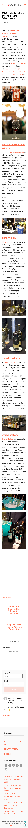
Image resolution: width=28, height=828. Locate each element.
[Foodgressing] (13, 5)
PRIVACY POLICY (11, 749)
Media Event (9, 597)
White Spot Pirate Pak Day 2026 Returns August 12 (13, 812)
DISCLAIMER (9, 754)
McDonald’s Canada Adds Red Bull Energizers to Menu (13, 796)
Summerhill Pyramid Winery (13, 152)
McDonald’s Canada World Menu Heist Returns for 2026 (14, 779)
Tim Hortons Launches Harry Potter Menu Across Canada (13, 788)
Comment (6, 648)
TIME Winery (13, 72)
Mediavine (14, 826)
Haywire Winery (11, 358)
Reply (7, 715)
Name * (7, 673)
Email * (6, 681)
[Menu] (2, 5)
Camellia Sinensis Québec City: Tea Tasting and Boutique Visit (13, 805)
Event (3, 597)
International (10, 33)
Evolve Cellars (17, 74)
